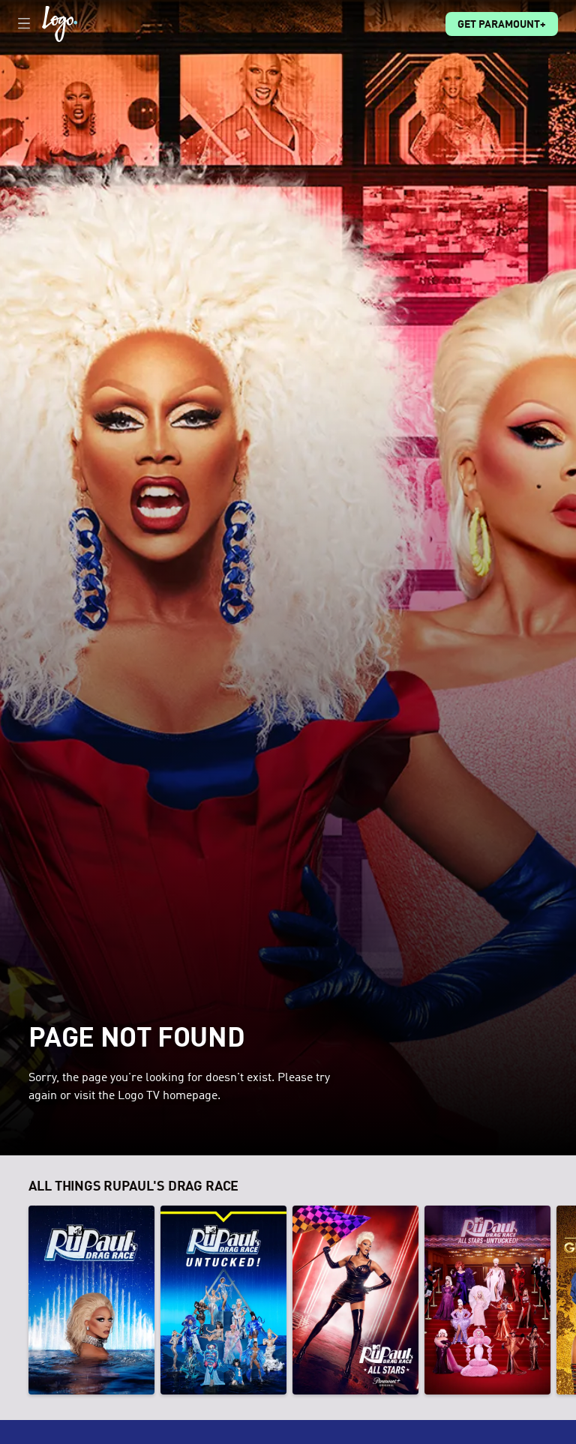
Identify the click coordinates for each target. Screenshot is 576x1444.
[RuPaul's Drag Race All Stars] (355, 1300)
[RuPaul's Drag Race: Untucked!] (223, 1300)
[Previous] (14, 1300)
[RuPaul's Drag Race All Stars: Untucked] (487, 1300)
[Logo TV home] (59, 24)
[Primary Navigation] (24, 24)
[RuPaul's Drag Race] (91, 1300)
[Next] (562, 1300)
